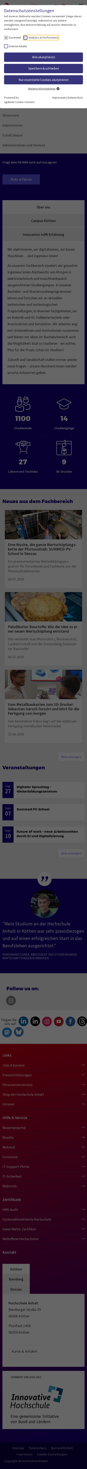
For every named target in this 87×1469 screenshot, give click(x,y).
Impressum (59, 97)
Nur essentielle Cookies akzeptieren (44, 80)
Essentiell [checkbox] (15, 37)
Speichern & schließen (43, 68)
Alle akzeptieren (43, 57)
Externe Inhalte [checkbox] (18, 46)
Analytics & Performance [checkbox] (43, 37)
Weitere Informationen (42, 88)
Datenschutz (75, 97)
